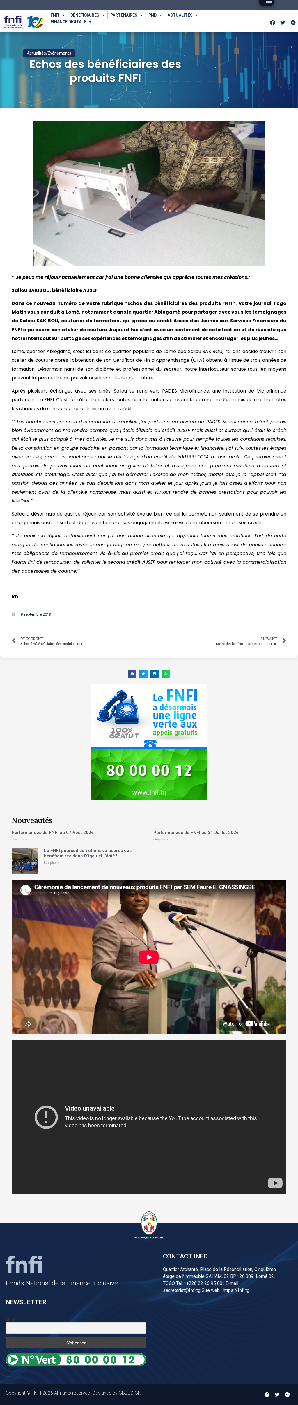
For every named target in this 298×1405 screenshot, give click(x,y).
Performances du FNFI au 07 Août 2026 (53, 832)
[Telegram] (293, 22)
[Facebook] (273, 22)
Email (11, 1319)
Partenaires (123, 15)
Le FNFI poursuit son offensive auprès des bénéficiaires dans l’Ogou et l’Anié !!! (88, 853)
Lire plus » (19, 839)
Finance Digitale (68, 21)
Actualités (180, 15)
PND (152, 15)
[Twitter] (283, 22)
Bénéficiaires (84, 15)
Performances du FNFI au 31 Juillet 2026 (196, 832)
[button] (132, 674)
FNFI (55, 15)
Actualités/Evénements (49, 53)
